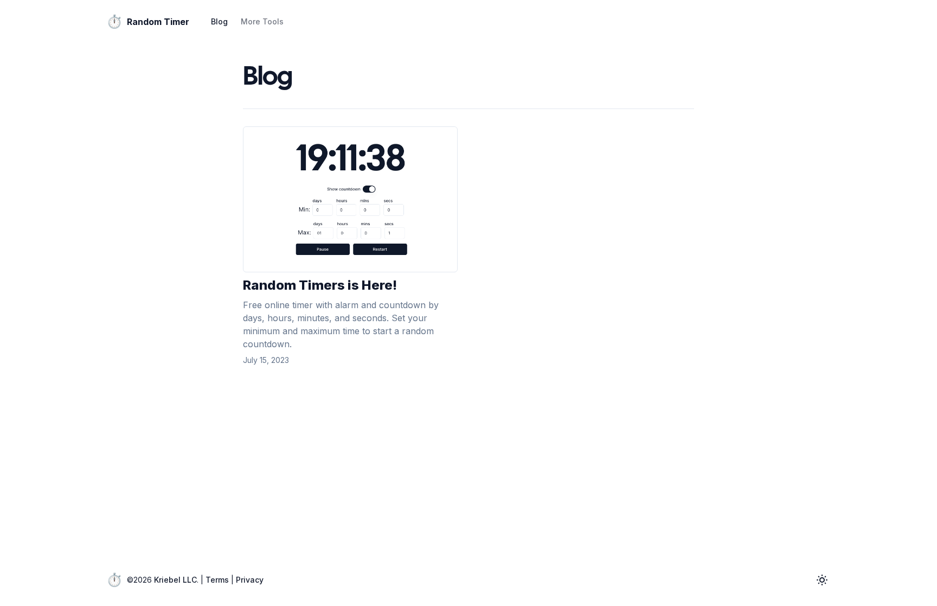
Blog (219, 21)
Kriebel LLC (175, 579)
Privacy (250, 579)
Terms (217, 579)
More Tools (262, 21)
